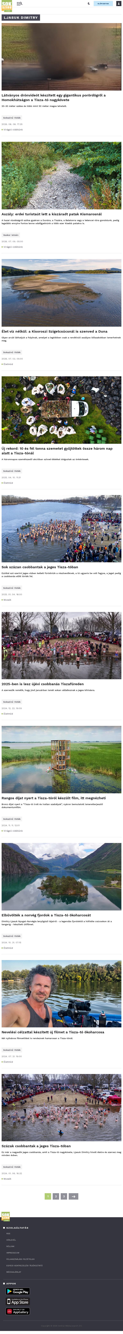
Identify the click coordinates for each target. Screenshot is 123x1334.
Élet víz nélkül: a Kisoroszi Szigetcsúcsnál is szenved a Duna (54, 331)
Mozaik (7, 600)
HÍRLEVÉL (11, 1240)
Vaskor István (10, 235)
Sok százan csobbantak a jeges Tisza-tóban (40, 567)
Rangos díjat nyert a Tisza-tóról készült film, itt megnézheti (54, 798)
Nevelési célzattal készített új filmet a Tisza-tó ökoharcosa (53, 1032)
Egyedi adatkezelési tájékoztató (24, 1265)
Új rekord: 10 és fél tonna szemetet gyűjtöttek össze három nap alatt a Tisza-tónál (57, 450)
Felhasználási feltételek (20, 1259)
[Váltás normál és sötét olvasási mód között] (89, 3)
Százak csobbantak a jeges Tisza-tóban (36, 1146)
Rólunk (10, 1246)
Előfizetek (103, 3)
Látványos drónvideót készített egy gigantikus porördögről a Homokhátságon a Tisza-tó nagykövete (54, 97)
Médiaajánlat (13, 1272)
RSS (8, 1233)
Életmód (8, 364)
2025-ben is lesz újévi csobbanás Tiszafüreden (43, 684)
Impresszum (12, 1253)
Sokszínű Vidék (11, 117)
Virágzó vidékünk (13, 129)
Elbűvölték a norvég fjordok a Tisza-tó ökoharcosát (46, 915)
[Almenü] (19, 3)
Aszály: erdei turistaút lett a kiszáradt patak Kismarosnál (52, 214)
